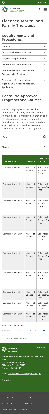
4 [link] (26, 330)
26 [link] (36, 330)
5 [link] (30, 330)
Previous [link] (6, 330)
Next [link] (45, 330)
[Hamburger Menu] (45, 9)
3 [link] (22, 330)
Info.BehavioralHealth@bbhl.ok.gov (24, 373)
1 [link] (15, 330)
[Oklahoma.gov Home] (3, 2)
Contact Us (7, 380)
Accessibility (7, 403)
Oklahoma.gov (8, 397)
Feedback (28, 403)
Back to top (41, 347)
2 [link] (19, 330)
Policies (27, 397)
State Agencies (41, 2)
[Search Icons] (40, 9)
